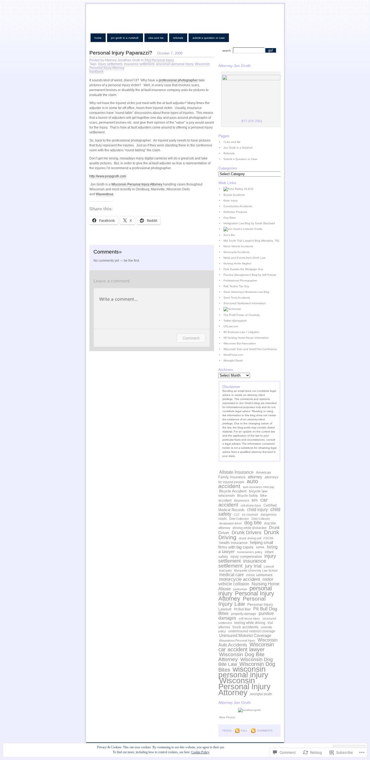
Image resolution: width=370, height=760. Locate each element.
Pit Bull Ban (242, 609)
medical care (231, 574)
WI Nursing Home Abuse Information (246, 337)
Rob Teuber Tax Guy (236, 286)
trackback (96, 71)
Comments (264, 730)
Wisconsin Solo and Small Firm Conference (250, 349)
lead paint (225, 570)
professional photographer (178, 80)
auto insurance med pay (258, 487)
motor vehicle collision (245, 581)
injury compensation (246, 556)
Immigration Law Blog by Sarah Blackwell (249, 223)
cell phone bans (251, 505)
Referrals (178, 37)
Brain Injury (230, 200)
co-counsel (250, 515)
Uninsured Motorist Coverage (245, 635)
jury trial (253, 566)
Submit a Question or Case (209, 37)
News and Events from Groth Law (244, 257)
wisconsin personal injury (174, 64)
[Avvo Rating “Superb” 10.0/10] (252, 189)
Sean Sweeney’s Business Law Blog (246, 291)
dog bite (253, 522)
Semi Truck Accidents (236, 297)
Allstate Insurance (236, 472)
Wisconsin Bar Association (239, 343)
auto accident (238, 483)
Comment (191, 338)
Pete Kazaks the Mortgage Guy (243, 269)
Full (244, 730)
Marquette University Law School (255, 570)
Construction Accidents (237, 206)
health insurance (233, 542)
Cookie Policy (200, 752)
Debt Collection (239, 518)
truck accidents (245, 627)
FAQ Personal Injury (159, 60)
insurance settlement (139, 64)
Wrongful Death (233, 360)
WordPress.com (233, 354)
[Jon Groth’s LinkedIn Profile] (252, 229)
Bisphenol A (241, 500)
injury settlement (110, 64)
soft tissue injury (249, 618)
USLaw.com (230, 326)
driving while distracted (250, 528)
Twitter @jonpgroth (235, 320)
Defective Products (235, 211)
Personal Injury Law (242, 601)
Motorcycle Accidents (236, 252)
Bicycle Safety (247, 496)
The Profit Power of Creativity (241, 314)
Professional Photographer (240, 280)
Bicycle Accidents (234, 194)
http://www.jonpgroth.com (107, 176)
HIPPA (260, 547)
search (226, 50)
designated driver (230, 523)
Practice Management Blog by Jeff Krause (249, 274)
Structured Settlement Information (244, 303)
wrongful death (261, 694)
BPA (255, 500)
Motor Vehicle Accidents (238, 246)
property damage (243, 614)
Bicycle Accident (232, 491)
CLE (236, 514)
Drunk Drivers (246, 532)
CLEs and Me (156, 37)
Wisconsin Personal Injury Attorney (244, 686)
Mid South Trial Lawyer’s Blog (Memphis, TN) (251, 240)
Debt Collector (260, 518)
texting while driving (249, 623)
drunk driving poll (250, 538)
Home (98, 37)
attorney (255, 476)
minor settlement (259, 575)
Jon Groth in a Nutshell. (125, 37)
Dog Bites (229, 217)
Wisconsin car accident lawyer (246, 647)
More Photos (227, 717)
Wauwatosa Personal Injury (237, 640)
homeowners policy (249, 552)
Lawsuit (269, 566)
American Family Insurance (244, 474)
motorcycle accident (239, 579)
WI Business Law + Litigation (241, 332)
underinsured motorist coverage (251, 631)
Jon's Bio (229, 234)
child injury (257, 509)
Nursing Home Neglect (237, 263)
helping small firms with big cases (245, 544)
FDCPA (268, 538)
